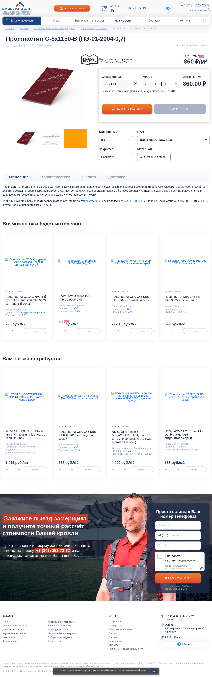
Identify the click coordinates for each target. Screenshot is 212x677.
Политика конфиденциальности (125, 648)
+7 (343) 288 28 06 (134, 201)
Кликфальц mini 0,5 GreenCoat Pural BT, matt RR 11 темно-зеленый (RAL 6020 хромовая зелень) (131, 437)
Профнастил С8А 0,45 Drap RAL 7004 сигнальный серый (131, 298)
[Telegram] (167, 8)
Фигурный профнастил (33, 312)
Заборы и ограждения (60, 637)
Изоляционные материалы (62, 633)
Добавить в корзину (130, 108)
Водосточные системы (60, 625)
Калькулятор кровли (74, 8)
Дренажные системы (13, 629)
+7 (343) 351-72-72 (195, 5)
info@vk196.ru (141, 8)
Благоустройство (57, 641)
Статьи (112, 633)
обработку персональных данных (178, 587)
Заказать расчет (180, 109)
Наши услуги (115, 625)
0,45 (77, 311)
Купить (35, 331)
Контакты (113, 644)
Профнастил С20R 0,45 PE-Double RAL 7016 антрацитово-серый (184, 434)
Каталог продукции (22, 20)
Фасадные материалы (14, 625)
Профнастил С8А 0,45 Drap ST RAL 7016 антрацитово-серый (77, 435)
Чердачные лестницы (14, 633)
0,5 (23, 315)
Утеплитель (8, 637)
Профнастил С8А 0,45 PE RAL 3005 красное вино (182, 298)
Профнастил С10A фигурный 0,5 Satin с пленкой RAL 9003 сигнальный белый (25, 300)
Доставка (113, 637)
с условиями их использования (109, 672)
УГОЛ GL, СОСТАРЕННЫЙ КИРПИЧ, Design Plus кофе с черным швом (25, 434)
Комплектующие (11, 641)
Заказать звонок (198, 10)
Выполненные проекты (120, 629)
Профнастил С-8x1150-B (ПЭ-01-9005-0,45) (75, 297)
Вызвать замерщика (178, 578)
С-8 (76, 308)
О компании (115, 621)
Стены (5, 621)
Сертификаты (115, 641)
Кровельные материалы (61, 621)
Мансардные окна (58, 629)
